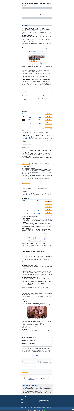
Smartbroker (34, 180)
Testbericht (48, 113)
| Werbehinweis (23, 6)
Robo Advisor (25, 14)
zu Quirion (48, 204)
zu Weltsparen (48, 207)
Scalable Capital (50, 326)
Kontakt (22, 399)
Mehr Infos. (42, 410)
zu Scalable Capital (49, 114)
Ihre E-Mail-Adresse (39, 360)
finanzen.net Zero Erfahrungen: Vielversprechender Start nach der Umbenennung (33, 387)
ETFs (23, 13)
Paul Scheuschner (24, 5)
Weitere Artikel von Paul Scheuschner (31, 379)
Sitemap (22, 402)
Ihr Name (23, 360)
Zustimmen (46, 410)
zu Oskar (48, 201)
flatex (25, 330)
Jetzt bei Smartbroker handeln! (25, 183)
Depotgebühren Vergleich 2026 (27, 390)
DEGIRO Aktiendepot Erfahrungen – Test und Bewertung (30, 385)
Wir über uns (22, 398)
